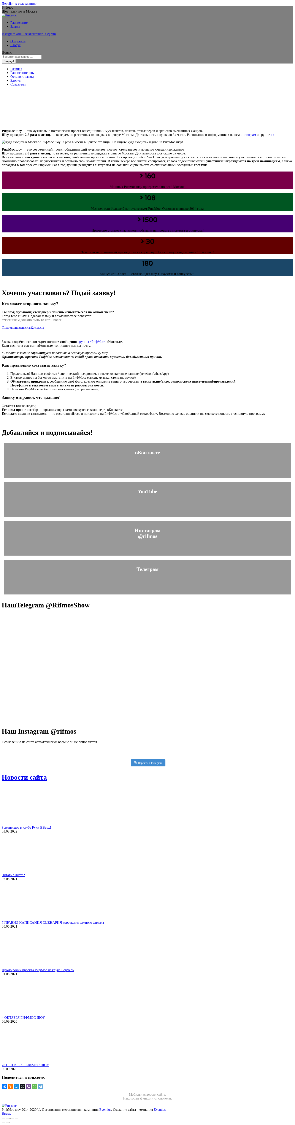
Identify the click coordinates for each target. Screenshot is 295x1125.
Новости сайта (24, 777)
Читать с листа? (13, 875)
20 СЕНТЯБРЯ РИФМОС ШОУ (25, 1065)
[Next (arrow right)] (8, 1122)
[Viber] (28, 1086)
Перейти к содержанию (19, 3)
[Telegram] (40, 1086)
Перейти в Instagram (150, 762)
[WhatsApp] (34, 1086)
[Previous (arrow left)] (3, 1122)
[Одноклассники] (10, 1086)
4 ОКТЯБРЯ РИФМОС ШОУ (23, 1017)
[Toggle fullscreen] (12, 1118)
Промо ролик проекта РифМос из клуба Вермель (38, 970)
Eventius (105, 1109)
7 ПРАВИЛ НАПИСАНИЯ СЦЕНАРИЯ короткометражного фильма (53, 922)
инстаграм (248, 135)
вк (272, 135)
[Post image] (29, 823)
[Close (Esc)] (3, 1118)
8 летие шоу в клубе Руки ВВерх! (26, 827)
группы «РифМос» (92, 341)
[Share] (8, 1118)
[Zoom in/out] (16, 1118)
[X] (22, 1086)
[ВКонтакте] (4, 1086)
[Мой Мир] (16, 1086)
